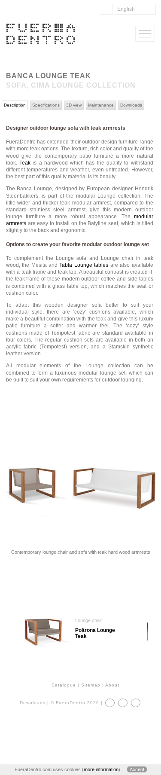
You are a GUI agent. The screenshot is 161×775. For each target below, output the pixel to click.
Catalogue (64, 685)
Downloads (131, 105)
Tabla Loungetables (83, 265)
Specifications (46, 105)
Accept (137, 769)
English (126, 9)
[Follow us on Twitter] (123, 703)
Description (15, 105)
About (112, 685)
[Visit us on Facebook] (110, 703)
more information (101, 769)
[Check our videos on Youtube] (135, 703)
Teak (24, 163)
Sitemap (90, 685)
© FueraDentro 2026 (75, 702)
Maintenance (101, 105)
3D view (74, 105)
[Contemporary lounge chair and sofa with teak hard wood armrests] (80, 537)
